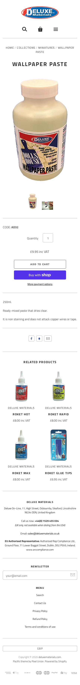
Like (31, 338)
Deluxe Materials (21, 408)
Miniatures (46, 48)
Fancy (39, 338)
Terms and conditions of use (40, 627)
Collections (26, 48)
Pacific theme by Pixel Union (28, 661)
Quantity (32, 238)
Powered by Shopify (55, 661)
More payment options (40, 284)
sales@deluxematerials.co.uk (44, 533)
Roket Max (21, 473)
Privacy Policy (40, 611)
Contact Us (40, 603)
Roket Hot (21, 414)
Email (48, 338)
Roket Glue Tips (58, 473)
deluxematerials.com (50, 657)
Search (40, 595)
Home (10, 48)
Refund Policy (40, 619)
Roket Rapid (58, 414)
